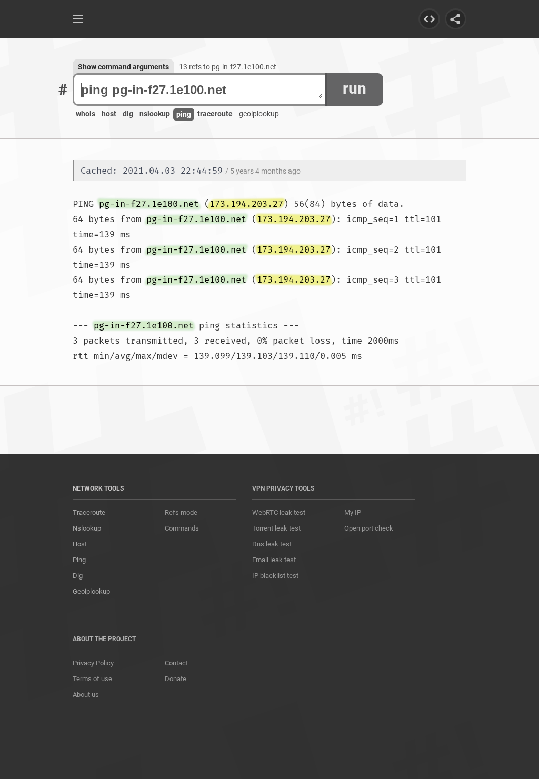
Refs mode (181, 512)
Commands (182, 528)
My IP (352, 512)
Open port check (368, 528)
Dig (78, 576)
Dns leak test (272, 544)
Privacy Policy (93, 663)
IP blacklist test (275, 576)
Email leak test (274, 560)
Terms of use (92, 679)
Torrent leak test (276, 528)
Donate (175, 679)
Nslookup (87, 528)
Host (80, 544)
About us (86, 694)
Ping (79, 560)
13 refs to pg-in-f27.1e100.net (227, 67)
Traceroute (89, 512)
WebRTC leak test (278, 512)
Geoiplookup (91, 591)
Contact (176, 663)
